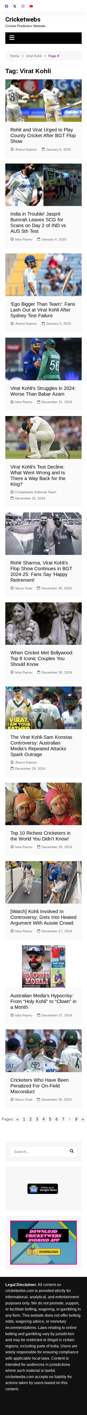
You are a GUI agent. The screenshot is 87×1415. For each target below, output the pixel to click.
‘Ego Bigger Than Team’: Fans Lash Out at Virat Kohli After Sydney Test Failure (42, 309)
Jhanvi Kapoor (26, 149)
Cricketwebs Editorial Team (35, 492)
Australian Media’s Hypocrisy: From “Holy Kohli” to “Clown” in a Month (43, 1001)
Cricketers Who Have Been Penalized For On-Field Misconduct (39, 1085)
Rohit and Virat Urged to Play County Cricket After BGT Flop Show (43, 135)
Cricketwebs (23, 19)
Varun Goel (23, 588)
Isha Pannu (23, 239)
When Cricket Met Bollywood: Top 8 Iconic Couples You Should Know (41, 658)
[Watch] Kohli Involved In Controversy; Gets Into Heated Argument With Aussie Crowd (43, 917)
